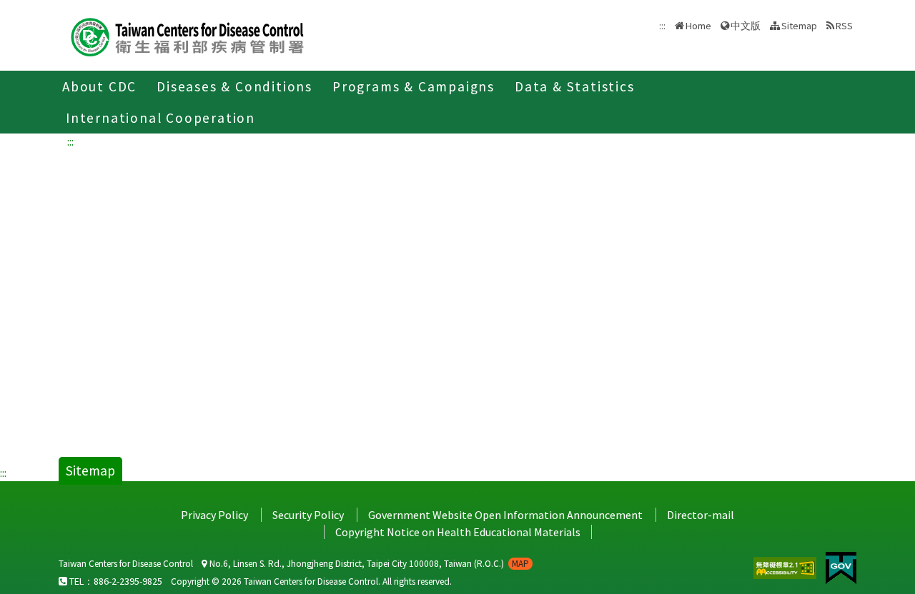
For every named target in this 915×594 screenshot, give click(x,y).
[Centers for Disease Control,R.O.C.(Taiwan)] (187, 35)
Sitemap (799, 25)
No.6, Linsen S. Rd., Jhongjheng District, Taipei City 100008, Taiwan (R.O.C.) (368, 564)
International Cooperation (160, 117)
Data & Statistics (575, 86)
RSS (844, 25)
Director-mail (700, 515)
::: (70, 141)
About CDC (99, 86)
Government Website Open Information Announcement (505, 515)
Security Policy (308, 515)
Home (698, 25)
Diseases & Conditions (234, 86)
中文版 (746, 24)
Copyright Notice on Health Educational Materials (457, 532)
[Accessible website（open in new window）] (785, 566)
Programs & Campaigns (413, 86)
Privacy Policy (214, 515)
